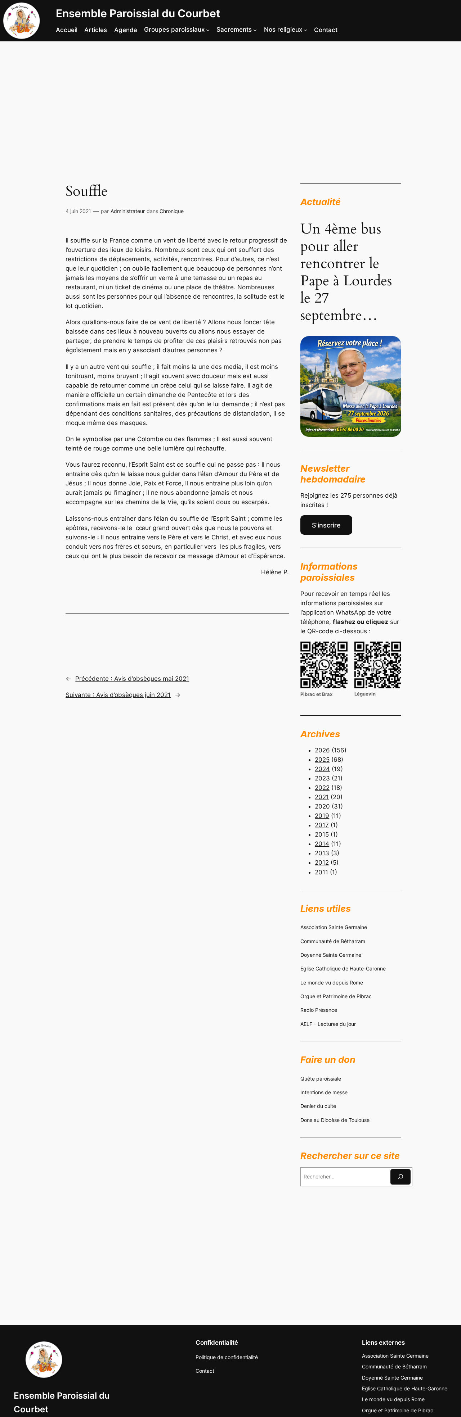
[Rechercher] (400, 1177)
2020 (322, 806)
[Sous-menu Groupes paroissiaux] (208, 30)
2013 (322, 853)
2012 (322, 862)
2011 (321, 872)
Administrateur (128, 211)
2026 (322, 750)
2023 (322, 778)
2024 (322, 769)
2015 (322, 834)
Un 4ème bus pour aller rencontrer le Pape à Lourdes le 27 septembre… (346, 272)
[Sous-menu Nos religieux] (305, 30)
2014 (322, 843)
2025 (322, 759)
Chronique (172, 211)
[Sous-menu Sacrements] (255, 30)
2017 (322, 825)
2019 (322, 815)
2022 (322, 787)
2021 (322, 797)
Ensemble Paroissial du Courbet (138, 13)
